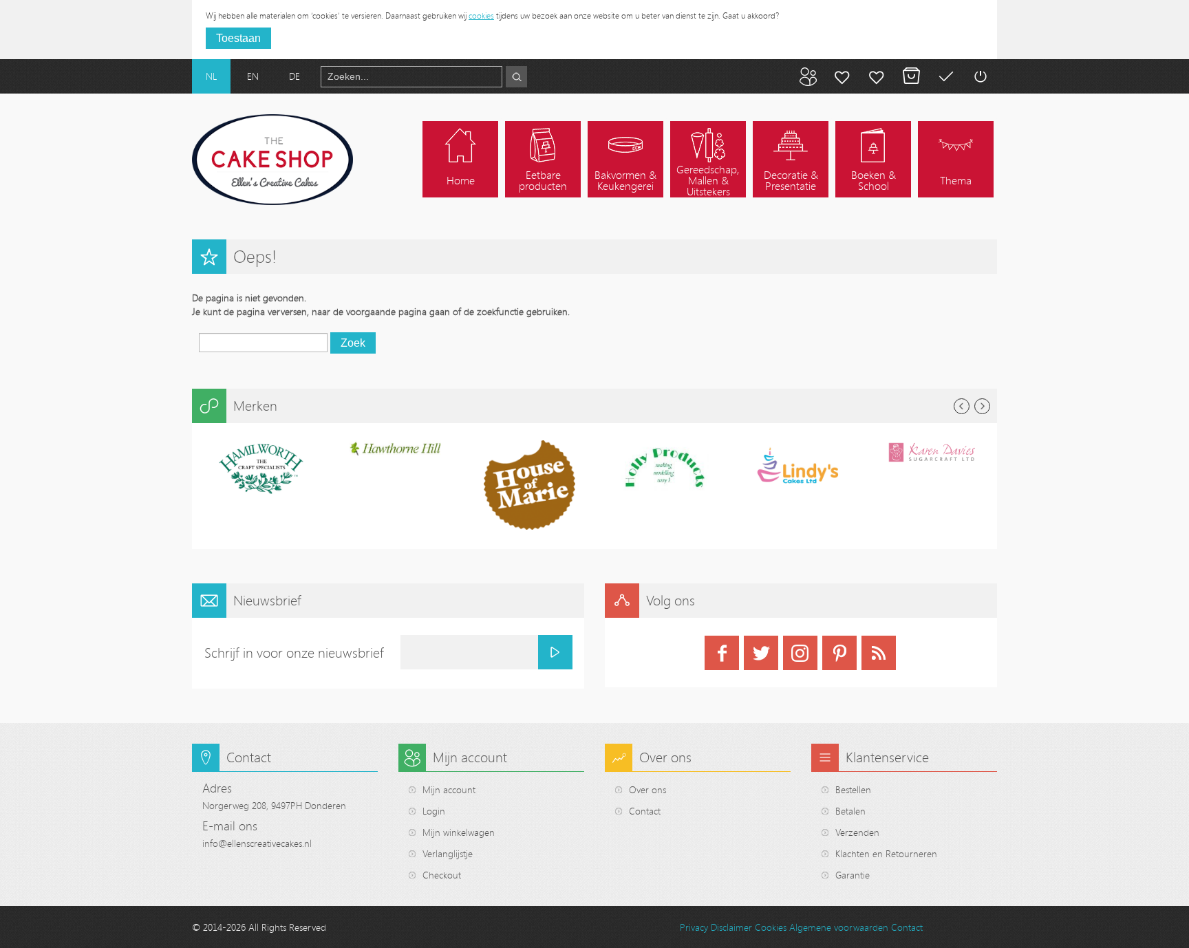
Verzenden (857, 832)
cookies (481, 15)
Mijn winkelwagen (911, 76)
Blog (808, 76)
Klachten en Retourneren (886, 853)
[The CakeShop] (272, 159)
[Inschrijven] (555, 652)
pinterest (839, 653)
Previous (962, 406)
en (253, 76)
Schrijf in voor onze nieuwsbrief (294, 652)
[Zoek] (516, 76)
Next (982, 406)
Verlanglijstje (447, 853)
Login (433, 810)
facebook (722, 653)
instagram (800, 653)
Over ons (647, 789)
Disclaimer (731, 927)
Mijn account (842, 76)
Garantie (852, 874)
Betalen (945, 76)
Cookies (770, 927)
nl (211, 76)
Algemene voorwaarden (838, 927)
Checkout (441, 874)
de (294, 76)
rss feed (878, 653)
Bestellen (853, 789)
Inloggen (980, 76)
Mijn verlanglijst (876, 76)
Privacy (694, 927)
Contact (645, 810)
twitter (761, 653)
